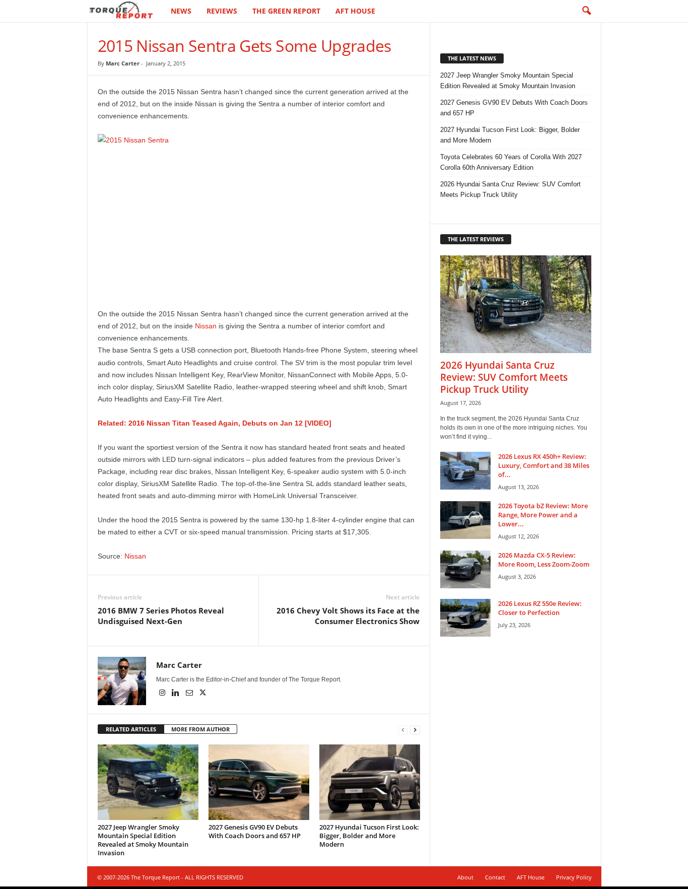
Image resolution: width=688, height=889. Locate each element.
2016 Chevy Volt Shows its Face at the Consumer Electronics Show (348, 615)
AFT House (355, 11)
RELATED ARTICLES (131, 729)
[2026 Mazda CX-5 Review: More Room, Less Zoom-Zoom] (465, 569)
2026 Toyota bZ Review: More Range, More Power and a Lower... (543, 514)
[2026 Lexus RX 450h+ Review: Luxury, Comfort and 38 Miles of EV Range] (465, 471)
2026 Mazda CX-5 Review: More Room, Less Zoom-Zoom (543, 560)
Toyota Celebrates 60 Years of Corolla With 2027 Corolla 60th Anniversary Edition (511, 162)
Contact (495, 877)
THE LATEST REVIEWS (476, 239)
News (181, 11)
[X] (203, 693)
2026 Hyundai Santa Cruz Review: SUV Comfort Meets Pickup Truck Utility (510, 189)
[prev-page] (403, 729)
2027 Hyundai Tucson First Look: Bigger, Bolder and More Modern (369, 836)
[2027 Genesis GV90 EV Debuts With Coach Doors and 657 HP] (259, 782)
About (465, 877)
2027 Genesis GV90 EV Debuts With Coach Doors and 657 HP (255, 831)
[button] (586, 11)
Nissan (206, 326)
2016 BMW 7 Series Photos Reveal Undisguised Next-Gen (161, 615)
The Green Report (286, 11)
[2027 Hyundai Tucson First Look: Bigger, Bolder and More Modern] (369, 782)
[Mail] (190, 693)
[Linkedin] (176, 693)
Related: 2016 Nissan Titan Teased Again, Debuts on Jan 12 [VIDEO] (214, 423)
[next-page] (415, 729)
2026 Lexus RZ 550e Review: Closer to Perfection (540, 608)
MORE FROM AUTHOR (200, 729)
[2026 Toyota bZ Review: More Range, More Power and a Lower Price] (465, 520)
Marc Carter (123, 63)
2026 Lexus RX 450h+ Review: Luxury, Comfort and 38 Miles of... (543, 465)
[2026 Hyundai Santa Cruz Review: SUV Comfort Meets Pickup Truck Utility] (515, 304)
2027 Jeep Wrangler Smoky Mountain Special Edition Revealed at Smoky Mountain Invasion (143, 840)
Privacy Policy (574, 877)
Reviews (222, 11)
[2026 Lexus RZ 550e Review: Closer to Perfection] (465, 618)
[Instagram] (163, 693)
